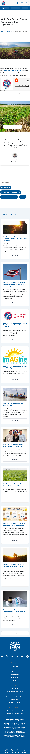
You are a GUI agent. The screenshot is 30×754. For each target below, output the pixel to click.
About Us (15, 666)
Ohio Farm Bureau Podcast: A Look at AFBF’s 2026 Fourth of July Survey (14, 524)
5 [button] (18, 171)
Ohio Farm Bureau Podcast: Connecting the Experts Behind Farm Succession (15, 238)
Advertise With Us (15, 699)
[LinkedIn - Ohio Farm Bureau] (12, 656)
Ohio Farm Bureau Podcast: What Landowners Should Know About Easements (13, 566)
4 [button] (17, 171)
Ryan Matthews (5, 31)
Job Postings (15, 694)
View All (15, 633)
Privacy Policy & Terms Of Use (15, 697)
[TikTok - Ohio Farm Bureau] (27, 656)
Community (14, 674)
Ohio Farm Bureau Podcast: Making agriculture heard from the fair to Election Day (14, 284)
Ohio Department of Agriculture (13, 70)
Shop (15, 680)
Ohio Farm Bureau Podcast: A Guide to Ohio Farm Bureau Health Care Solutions (15, 325)
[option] (15, 133)
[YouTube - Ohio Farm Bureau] (22, 656)
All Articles (16, 8)
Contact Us (15, 688)
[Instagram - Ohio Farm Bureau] (17, 656)
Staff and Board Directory (15, 691)
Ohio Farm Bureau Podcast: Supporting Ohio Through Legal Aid (14, 611)
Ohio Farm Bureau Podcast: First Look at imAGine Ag (15, 367)
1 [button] (11, 171)
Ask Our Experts (5, 187)
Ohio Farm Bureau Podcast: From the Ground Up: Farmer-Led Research (14, 485)
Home (6, 8)
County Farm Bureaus (15, 702)
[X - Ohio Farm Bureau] (7, 656)
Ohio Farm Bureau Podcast (5, 93)
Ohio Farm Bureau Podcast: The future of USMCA (13, 404)
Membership (15, 669)
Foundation (15, 677)
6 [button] (20, 171)
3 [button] (15, 171)
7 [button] (21, 171)
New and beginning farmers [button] (13, 127)
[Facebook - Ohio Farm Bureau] (2, 656)
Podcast (22, 197)
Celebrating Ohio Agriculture (17, 93)
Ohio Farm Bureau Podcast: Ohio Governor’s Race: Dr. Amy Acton (13, 445)
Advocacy (15, 672)
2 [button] (13, 171)
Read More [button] (15, 255)
